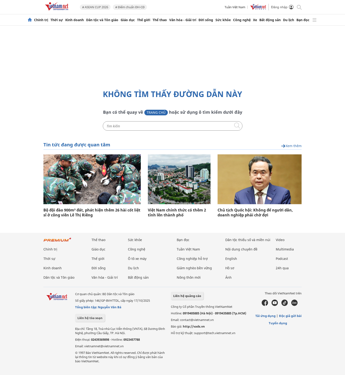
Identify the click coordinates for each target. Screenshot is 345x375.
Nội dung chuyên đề (241, 249)
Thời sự (56, 20)
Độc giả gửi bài (290, 316)
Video (280, 240)
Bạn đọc (302, 20)
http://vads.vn (194, 326)
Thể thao (160, 20)
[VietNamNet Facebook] (265, 305)
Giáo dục (128, 20)
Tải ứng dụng (265, 316)
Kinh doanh (74, 20)
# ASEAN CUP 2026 (95, 7)
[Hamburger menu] (314, 20)
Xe (255, 20)
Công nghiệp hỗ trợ (192, 258)
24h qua (282, 268)
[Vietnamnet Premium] (57, 242)
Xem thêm (294, 146)
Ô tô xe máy (137, 258)
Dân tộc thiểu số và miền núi (247, 240)
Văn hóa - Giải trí (182, 20)
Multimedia (285, 249)
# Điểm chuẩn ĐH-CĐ (130, 7)
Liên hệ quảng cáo (187, 296)
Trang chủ (156, 112)
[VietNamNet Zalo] (294, 305)
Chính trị (41, 20)
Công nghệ (242, 20)
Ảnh (228, 277)
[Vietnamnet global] (258, 9)
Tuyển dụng (278, 323)
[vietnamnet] (57, 11)
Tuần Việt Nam (235, 7)
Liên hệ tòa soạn (90, 318)
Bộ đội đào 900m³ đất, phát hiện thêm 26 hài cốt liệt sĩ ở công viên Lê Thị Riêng (91, 213)
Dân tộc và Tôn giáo (102, 20)
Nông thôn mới (189, 277)
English (231, 258)
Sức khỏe (223, 20)
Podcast (282, 258)
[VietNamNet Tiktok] (284, 305)
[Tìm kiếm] (299, 7)
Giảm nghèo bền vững (194, 268)
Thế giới (143, 20)
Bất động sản (270, 20)
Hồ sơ (229, 268)
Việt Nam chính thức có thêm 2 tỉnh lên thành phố (177, 213)
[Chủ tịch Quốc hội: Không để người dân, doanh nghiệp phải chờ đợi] (260, 179)
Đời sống (206, 20)
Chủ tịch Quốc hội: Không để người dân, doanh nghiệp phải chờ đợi (255, 213)
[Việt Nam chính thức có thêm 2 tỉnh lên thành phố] (179, 179)
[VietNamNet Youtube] (275, 305)
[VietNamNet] (30, 20)
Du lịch (288, 20)
